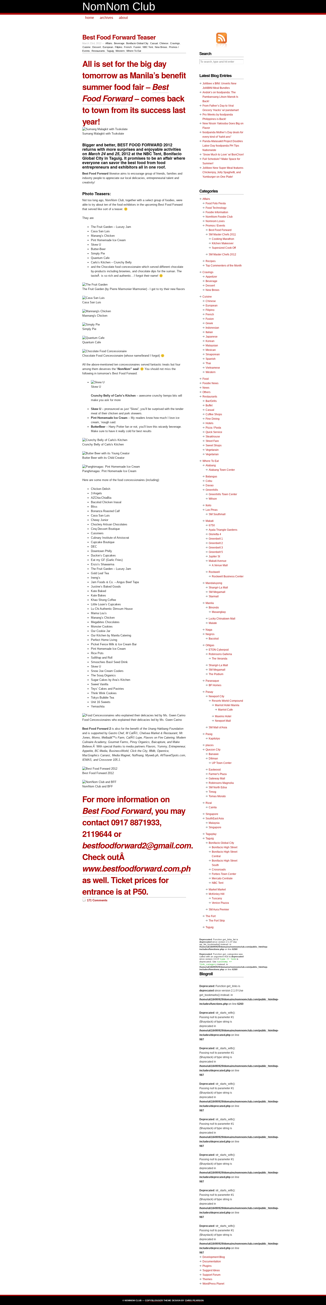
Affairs (108, 43)
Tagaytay (211, 834)
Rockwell (214, 572)
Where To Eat (133, 51)
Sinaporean (213, 354)
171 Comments (97, 900)
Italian (209, 332)
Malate (213, 623)
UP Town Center (222, 763)
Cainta (213, 807)
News (205, 387)
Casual (154, 43)
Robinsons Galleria (220, 654)
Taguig (110, 51)
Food (205, 378)
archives (106, 18)
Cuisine (86, 47)
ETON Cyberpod (219, 649)
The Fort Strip (217, 920)
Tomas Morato (217, 796)
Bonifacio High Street (224, 847)
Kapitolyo (214, 738)
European (108, 47)
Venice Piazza (220, 902)
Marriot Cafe (225, 709)
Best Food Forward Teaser (119, 37)
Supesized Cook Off (224, 247)
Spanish (211, 358)
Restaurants (98, 51)
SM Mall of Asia (218, 727)
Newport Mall (223, 720)
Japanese (212, 336)
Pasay (209, 691)
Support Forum (211, 1274)
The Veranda (219, 658)
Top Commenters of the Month (224, 265)
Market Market (217, 889)
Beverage (119, 43)
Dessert (96, 47)
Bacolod (214, 638)
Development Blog (213, 1257)
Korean (210, 341)
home (89, 18)
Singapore (212, 814)
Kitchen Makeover (223, 243)
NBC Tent (148, 47)
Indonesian (212, 327)
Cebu (209, 481)
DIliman (213, 758)
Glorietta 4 (215, 534)
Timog (212, 791)
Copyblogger (154, 1300)
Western (120, 51)
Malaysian (212, 345)
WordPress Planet (213, 1283)
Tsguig (210, 927)
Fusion (137, 47)
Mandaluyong (214, 583)
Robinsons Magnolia (221, 783)
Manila (210, 603)
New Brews (161, 47)
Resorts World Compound (227, 700)
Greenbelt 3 (216, 547)
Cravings (175, 43)
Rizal (209, 802)
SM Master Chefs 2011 (222, 234)
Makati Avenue (217, 560)
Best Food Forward (220, 230)
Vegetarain (212, 449)
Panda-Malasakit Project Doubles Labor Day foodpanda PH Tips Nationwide (222, 146)
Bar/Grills (211, 401)
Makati (210, 520)
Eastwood (215, 769)
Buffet (209, 405)
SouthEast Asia (215, 818)
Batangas (211, 476)
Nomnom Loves (215, 221)
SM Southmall (217, 514)
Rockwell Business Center (228, 576)
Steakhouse (213, 436)
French (128, 47)
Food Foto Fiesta (216, 203)
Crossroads (219, 869)
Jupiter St (214, 556)
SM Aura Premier (219, 909)
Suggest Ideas (211, 1270)
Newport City (216, 696)
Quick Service (214, 432)
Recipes (211, 261)
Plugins (207, 1265)
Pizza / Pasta (213, 427)
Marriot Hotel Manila (227, 705)
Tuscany (217, 898)
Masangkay (219, 612)
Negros (210, 634)
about (123, 18)
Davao (210, 485)
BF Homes (215, 685)
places (210, 745)
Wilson (213, 498)
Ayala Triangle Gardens (223, 529)
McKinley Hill (216, 894)
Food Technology (216, 207)
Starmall (214, 596)
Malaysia (214, 822)
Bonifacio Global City (137, 43)
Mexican (211, 350)
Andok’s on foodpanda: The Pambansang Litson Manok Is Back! (220, 97)
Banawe (214, 754)
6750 (212, 525)
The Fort (211, 916)
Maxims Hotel (223, 716)
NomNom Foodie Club (219, 216)
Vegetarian (212, 454)
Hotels (209, 423)
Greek (209, 323)
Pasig (209, 734)
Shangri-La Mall (218, 587)
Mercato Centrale (222, 878)
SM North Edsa (218, 787)
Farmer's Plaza (218, 774)
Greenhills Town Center (223, 494)
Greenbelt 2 (216, 543)
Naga (209, 629)
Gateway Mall (217, 778)
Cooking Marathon (223, 238)
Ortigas (210, 645)
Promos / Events (215, 225)
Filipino (118, 47)
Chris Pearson (194, 1300)
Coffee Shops (214, 414)
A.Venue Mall (220, 565)
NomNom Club (118, 6)
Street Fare (212, 441)
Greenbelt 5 (216, 552)
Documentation (211, 1261)
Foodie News (210, 383)
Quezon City (213, 749)
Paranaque (212, 680)
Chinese (163, 43)
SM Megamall (217, 592)
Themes (207, 1279)
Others (206, 392)
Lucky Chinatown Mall (222, 618)
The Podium (216, 674)
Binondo (214, 607)
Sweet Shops (214, 445)
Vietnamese (213, 367)
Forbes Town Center (224, 874)
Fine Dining (213, 418)
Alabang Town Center (222, 469)
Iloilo (208, 505)
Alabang (211, 465)
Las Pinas (212, 509)
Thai (208, 363)
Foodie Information (217, 212)
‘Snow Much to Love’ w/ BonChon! (223, 154)
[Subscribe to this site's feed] (221, 38)
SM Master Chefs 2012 (222, 254)
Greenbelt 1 (216, 538)
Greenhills (212, 489)
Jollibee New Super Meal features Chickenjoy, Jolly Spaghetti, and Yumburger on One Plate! (222, 172)
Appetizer (211, 276)
